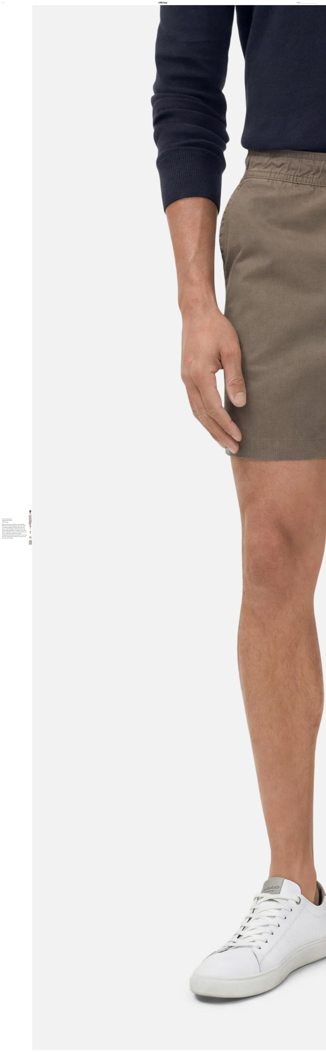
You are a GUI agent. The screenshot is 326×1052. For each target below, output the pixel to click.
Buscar (298, 2)
